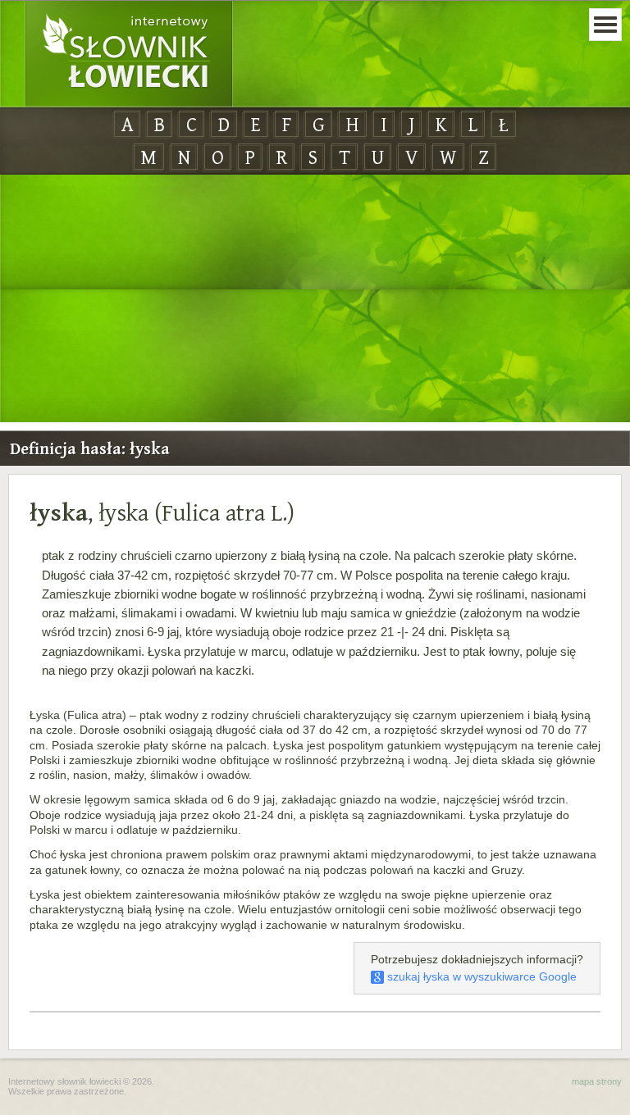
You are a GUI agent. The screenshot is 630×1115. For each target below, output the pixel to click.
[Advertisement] (315, 299)
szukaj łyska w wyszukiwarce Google (480, 976)
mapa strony (597, 1081)
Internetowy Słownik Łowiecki (129, 54)
